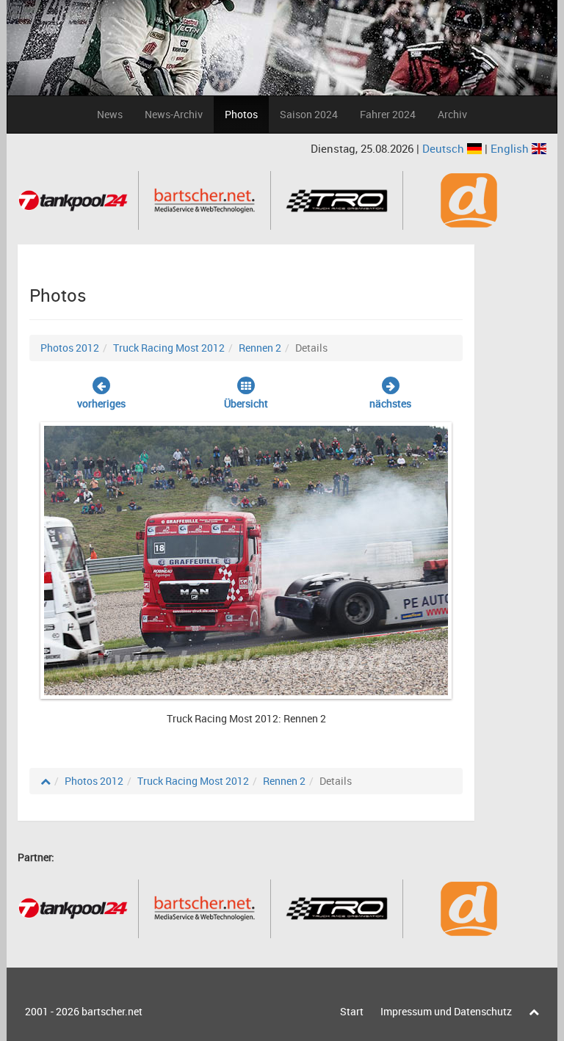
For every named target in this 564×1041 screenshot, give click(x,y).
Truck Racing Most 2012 (169, 348)
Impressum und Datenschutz (446, 1011)
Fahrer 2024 (388, 114)
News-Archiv (174, 114)
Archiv (452, 114)
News (110, 114)
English (511, 148)
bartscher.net (112, 1011)
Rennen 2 (260, 348)
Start (352, 1011)
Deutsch (444, 148)
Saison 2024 (309, 114)
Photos (241, 114)
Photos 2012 (69, 348)
